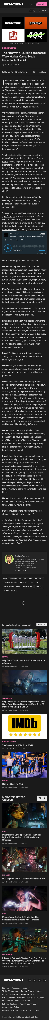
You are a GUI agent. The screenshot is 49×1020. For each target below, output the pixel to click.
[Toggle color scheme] (32, 10)
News (4, 831)
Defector (11, 107)
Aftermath (11, 1017)
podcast (39, 587)
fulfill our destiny (9, 229)
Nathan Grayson (11, 65)
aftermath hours (10, 583)
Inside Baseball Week (12, 520)
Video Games (7, 698)
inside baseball (9, 48)
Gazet (37, 1017)
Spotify (5, 216)
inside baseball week (12, 587)
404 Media (20, 107)
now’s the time (23, 505)
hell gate (34, 583)
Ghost (30, 1017)
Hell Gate (34, 107)
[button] (5, 988)
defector (23, 583)
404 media (38, 579)
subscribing (15, 543)
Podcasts (28, 579)
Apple (12, 216)
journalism (27, 587)
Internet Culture (9, 742)
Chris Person (9, 749)
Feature (5, 657)
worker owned (9, 590)
